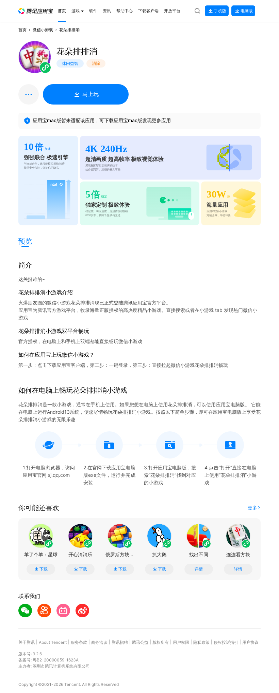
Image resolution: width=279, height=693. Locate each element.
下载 (43, 569)
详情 (199, 569)
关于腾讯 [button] (26, 642)
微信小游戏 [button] (43, 29)
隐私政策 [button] (201, 642)
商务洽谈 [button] (99, 642)
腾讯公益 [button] (140, 642)
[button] (35, 11)
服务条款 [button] (79, 642)
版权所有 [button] (160, 642)
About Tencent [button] (53, 642)
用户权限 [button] (181, 642)
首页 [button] (22, 29)
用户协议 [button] (250, 642)
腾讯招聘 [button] (120, 642)
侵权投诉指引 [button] (226, 642)
